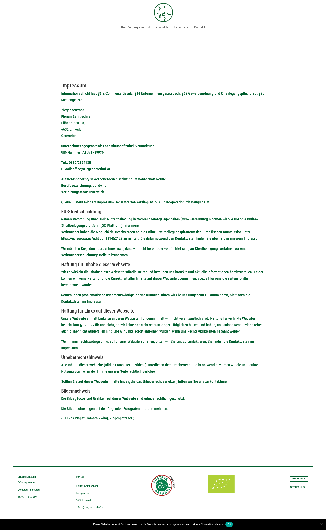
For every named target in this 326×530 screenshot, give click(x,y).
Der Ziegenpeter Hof (136, 27)
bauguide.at (200, 202)
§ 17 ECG (87, 325)
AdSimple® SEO (149, 202)
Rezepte (179, 27)
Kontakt (199, 27)
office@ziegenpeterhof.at (91, 169)
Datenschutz (297, 487)
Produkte (162, 27)
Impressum (298, 478)
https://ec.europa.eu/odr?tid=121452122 (91, 238)
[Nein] (321, 524)
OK (229, 524)
